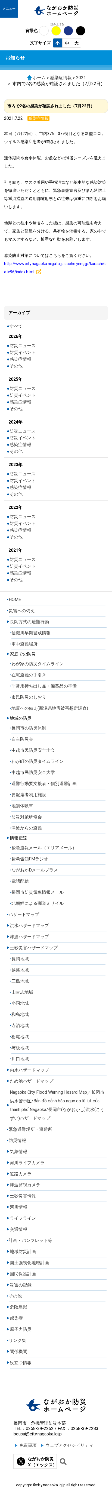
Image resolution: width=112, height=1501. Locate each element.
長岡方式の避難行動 (29, 621)
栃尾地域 (20, 1036)
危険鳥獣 (18, 1307)
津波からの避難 (26, 828)
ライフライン (23, 1218)
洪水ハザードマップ (29, 925)
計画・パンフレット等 (30, 1240)
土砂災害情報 (23, 1196)
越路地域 (20, 970)
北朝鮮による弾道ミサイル (37, 903)
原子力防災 (21, 1329)
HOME (15, 599)
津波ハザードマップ (29, 936)
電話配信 (20, 881)
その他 (16, 366)
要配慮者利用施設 (28, 794)
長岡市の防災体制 (28, 728)
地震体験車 (22, 805)
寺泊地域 (20, 1025)
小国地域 (20, 1003)
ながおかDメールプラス (34, 870)
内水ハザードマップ (29, 1070)
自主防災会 (22, 739)
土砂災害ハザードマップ (34, 947)
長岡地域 (20, 958)
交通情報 (18, 1229)
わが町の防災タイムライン (37, 761)
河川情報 (18, 1207)
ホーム (39, 77)
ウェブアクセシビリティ (69, 1445)
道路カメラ (21, 1173)
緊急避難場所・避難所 (30, 1129)
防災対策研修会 (26, 816)
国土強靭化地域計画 (29, 1262)
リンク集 (17, 1340)
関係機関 (18, 1351)
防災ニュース (23, 345)
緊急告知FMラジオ (29, 858)
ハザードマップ (24, 914)
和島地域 (20, 1014)
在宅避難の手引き (28, 674)
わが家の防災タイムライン (37, 663)
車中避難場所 (24, 644)
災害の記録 (21, 1284)
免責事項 (28, 1445)
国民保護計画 (23, 1273)
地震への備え (49, 708)
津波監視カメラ (25, 1184)
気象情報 (18, 1151)
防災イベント (23, 352)
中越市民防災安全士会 (33, 750)
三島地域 (20, 981)
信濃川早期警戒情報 (31, 632)
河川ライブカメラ (27, 1162)
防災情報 (17, 1140)
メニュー (8, 9)
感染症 (16, 1318)
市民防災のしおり (28, 697)
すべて (16, 326)
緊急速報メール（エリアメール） (44, 847)
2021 (81, 77)
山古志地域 (22, 992)
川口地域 (20, 1058)
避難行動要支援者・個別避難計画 (44, 783)
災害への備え (22, 610)
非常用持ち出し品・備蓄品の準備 (44, 686)
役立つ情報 (21, 1362)
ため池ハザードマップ (31, 1081)
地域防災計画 (23, 1251)
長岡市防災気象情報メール (37, 892)
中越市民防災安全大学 (33, 772)
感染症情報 (61, 77)
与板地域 (20, 1047)
